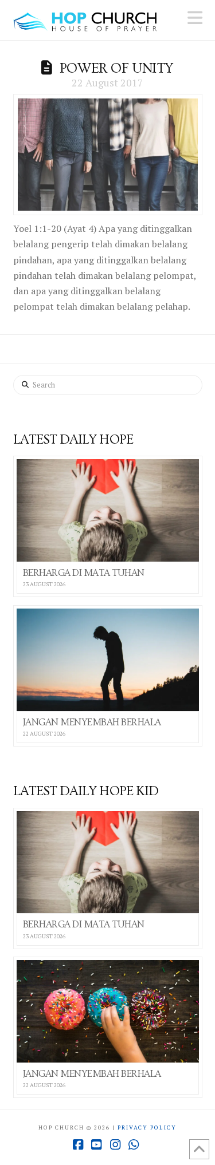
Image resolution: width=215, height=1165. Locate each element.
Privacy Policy (147, 1127)
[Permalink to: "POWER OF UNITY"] (108, 154)
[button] (194, 17)
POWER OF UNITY (117, 68)
